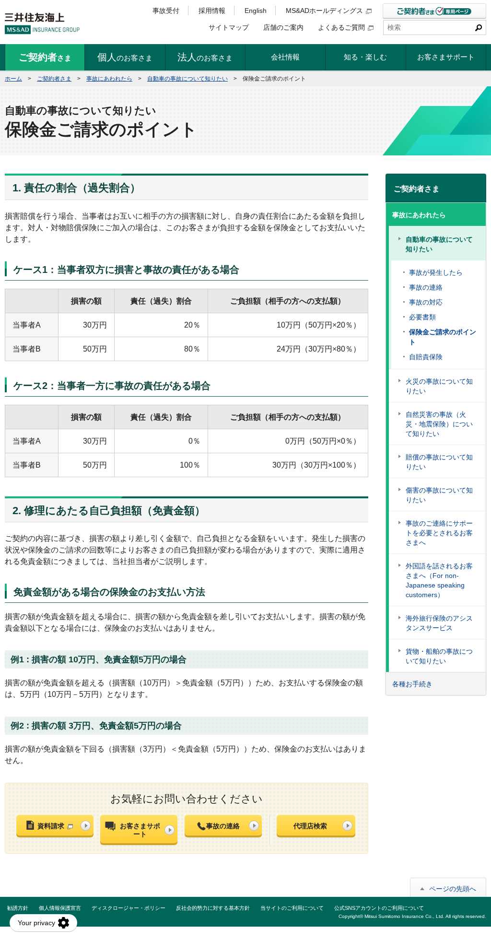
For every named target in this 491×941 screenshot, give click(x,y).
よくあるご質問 (341, 27)
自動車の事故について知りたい (187, 78)
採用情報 (212, 10)
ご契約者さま (54, 78)
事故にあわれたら (109, 78)
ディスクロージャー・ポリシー (128, 908)
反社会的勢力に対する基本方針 (213, 908)
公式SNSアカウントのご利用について (379, 908)
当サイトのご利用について (292, 908)
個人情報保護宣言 (60, 908)
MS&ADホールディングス (324, 10)
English (256, 10)
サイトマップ (229, 27)
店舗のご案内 (283, 27)
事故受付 (165, 10)
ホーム (13, 78)
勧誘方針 (17, 908)
